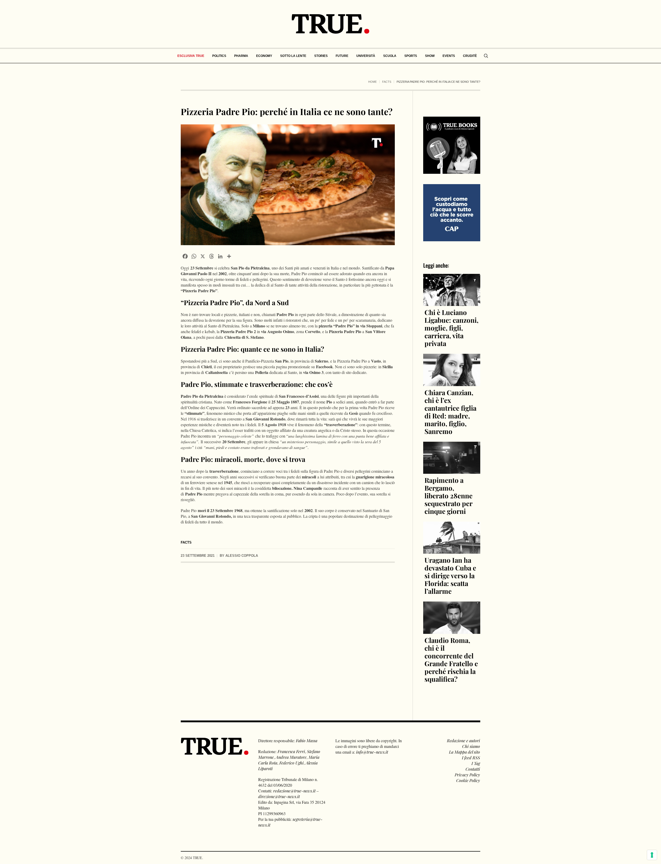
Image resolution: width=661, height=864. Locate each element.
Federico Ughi (291, 762)
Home (372, 81)
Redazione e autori (463, 740)
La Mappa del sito (464, 752)
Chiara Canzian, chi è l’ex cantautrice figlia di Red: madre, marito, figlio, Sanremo (450, 412)
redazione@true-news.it (294, 790)
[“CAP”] (451, 212)
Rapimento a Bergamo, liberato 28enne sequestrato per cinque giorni (448, 496)
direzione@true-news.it (279, 796)
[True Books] (451, 171)
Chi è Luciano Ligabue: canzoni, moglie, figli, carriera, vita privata (451, 328)
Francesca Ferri (291, 751)
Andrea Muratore (291, 757)
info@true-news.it (372, 752)
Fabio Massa (306, 740)
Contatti (473, 769)
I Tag (475, 763)
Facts (386, 81)
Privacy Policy (467, 774)
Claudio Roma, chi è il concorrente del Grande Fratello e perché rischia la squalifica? (451, 659)
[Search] (486, 55)
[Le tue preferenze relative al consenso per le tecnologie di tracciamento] (652, 855)
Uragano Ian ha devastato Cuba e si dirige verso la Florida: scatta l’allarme (450, 575)
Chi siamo (471, 746)
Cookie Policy (468, 780)
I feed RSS (471, 757)
